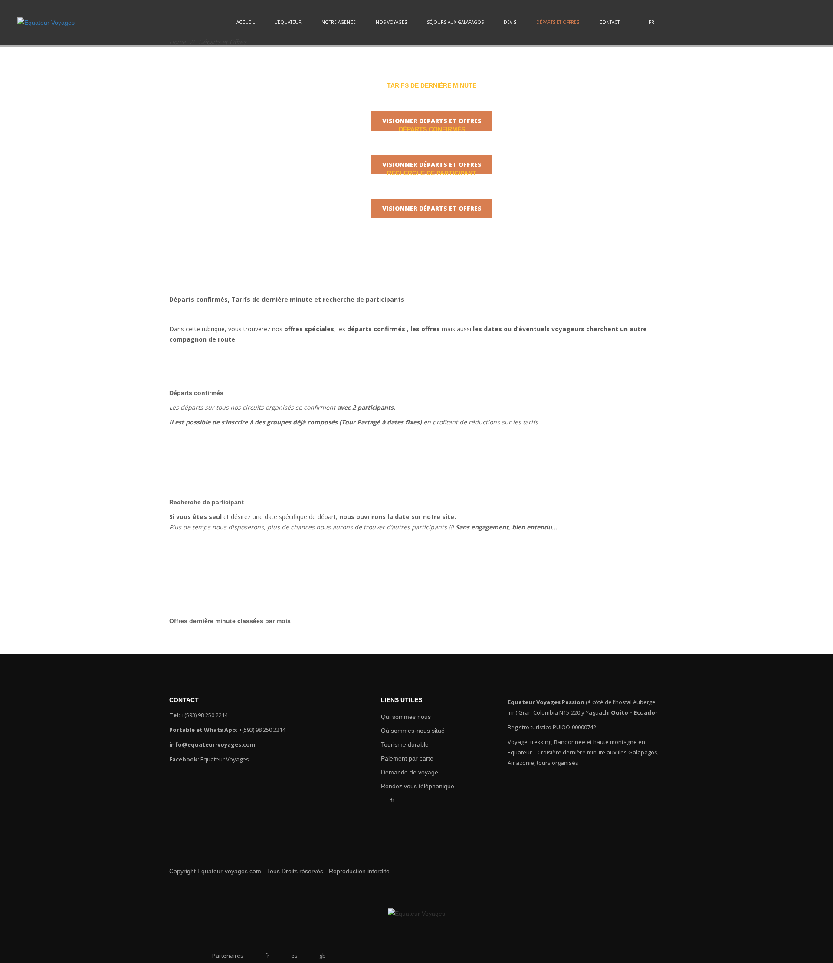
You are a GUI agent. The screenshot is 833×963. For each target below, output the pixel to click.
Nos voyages (391, 22)
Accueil (245, 22)
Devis (510, 22)
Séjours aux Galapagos (455, 22)
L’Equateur (288, 22)
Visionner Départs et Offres (432, 121)
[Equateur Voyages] (46, 22)
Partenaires (227, 956)
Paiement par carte (403, 758)
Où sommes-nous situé (408, 731)
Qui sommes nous (402, 717)
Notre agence (338, 22)
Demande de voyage (405, 772)
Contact (609, 22)
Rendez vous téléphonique (413, 786)
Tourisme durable (401, 744)
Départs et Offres (557, 22)
